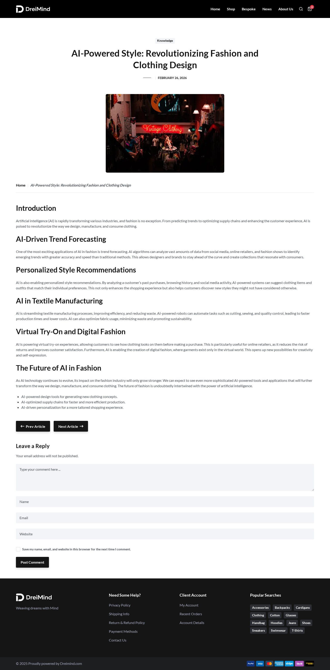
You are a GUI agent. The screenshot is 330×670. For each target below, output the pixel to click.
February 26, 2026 (172, 78)
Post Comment (32, 562)
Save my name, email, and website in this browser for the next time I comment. (76, 549)
